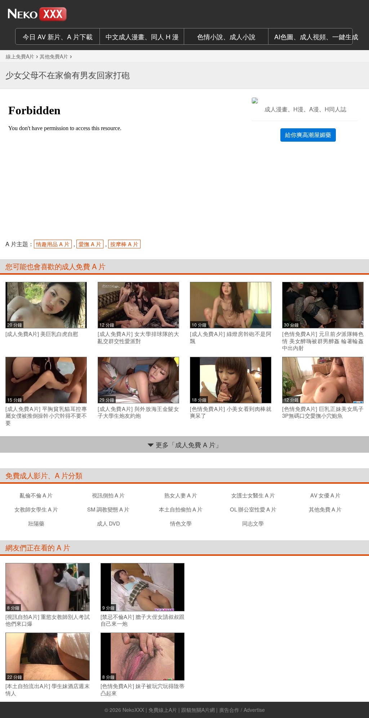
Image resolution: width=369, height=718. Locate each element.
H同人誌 (335, 109)
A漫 (314, 109)
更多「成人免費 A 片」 (188, 444)
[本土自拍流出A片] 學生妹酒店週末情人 (47, 689)
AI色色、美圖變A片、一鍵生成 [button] (313, 36)
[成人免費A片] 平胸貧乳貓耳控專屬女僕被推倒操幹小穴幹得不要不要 (46, 415)
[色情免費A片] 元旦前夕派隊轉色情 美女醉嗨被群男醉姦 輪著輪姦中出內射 (323, 340)
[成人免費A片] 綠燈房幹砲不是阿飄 (230, 337)
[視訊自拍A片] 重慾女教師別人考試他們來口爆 (47, 620)
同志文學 (253, 523)
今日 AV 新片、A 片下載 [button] (58, 36)
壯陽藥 (36, 523)
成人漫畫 (276, 109)
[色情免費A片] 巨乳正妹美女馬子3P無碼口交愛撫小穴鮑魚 (323, 412)
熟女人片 (180, 495)
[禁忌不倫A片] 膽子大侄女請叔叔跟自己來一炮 (143, 620)
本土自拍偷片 (181, 509)
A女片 (325, 495)
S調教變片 (108, 509)
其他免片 (325, 509)
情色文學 (181, 523)
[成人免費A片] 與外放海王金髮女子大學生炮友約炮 (138, 412)
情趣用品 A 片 (53, 244)
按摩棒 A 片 (124, 244)
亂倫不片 (36, 495)
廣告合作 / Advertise (242, 709)
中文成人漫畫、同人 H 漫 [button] (142, 36)
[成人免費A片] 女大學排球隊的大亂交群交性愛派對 (138, 337)
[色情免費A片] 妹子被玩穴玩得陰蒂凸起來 (143, 689)
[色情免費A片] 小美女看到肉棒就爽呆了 (230, 412)
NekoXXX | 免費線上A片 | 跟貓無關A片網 (169, 709)
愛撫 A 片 (90, 244)
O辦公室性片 (253, 509)
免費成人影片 (26, 475)
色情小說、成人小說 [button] (226, 36)
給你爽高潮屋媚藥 (308, 134)
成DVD (108, 523)
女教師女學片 (36, 509)
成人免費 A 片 (83, 266)
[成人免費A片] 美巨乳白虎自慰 (41, 333)
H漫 (298, 109)
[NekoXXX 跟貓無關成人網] (46, 14)
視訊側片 (108, 495)
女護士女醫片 (253, 495)
